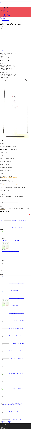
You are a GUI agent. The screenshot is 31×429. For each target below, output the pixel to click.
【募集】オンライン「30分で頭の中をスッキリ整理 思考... (10, 251)
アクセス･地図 (6, 14)
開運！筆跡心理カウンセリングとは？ (7, 421)
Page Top (1, 427)
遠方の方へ (5, 9)
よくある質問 (4, 16)
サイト (1, 206)
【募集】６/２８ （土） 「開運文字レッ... (10, 240)
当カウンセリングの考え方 (7, 8)
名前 (1, 203)
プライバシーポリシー (7, 15)
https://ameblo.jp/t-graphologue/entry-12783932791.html (9, 177)
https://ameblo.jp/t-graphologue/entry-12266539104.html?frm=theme (9, 184)
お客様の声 (3, 10)
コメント (1, 202)
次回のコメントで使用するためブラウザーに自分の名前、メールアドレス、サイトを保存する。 (15, 208)
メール (1, 205)
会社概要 (3, 13)
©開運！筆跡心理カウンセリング (4, 428)
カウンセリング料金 (5, 11)
